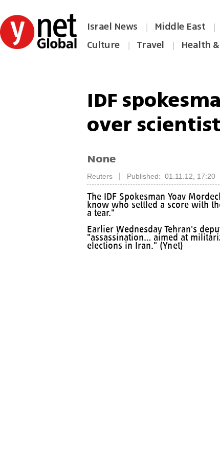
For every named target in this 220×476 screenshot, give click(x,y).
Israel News (112, 26)
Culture (103, 45)
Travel (150, 45)
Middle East (180, 26)
